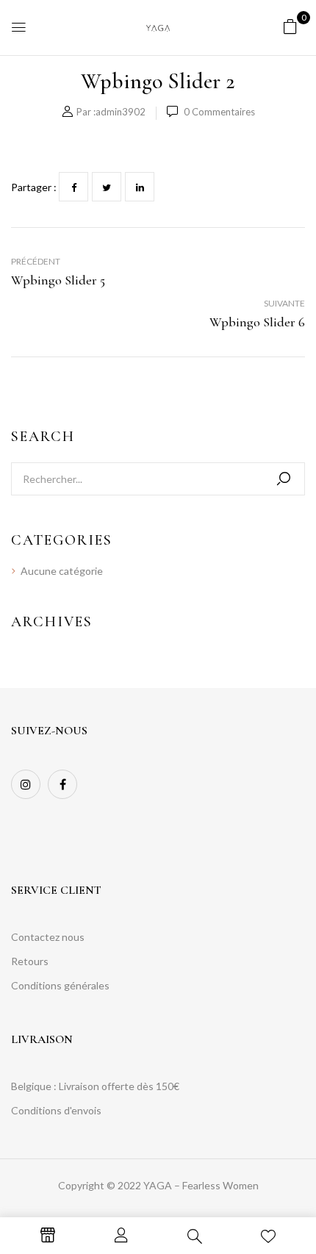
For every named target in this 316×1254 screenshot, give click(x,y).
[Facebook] (73, 186)
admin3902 (121, 112)
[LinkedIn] (139, 186)
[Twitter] (106, 186)
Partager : (34, 187)
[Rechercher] (283, 478)
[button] (290, 26)
